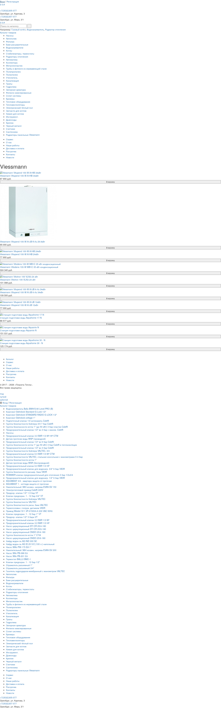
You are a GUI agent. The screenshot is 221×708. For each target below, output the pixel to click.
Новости (10, 157)
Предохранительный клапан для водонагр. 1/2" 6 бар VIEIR (35, 477)
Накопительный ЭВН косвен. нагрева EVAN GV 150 (31, 486)
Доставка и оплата (15, 148)
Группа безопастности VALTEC (21, 501)
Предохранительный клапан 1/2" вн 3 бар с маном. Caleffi (34, 429)
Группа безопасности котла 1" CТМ (23, 535)
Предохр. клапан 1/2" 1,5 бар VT (22, 492)
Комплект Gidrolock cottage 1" (20, 417)
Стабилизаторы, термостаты (20, 53)
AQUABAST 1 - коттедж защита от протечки (27, 483)
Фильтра (10, 41)
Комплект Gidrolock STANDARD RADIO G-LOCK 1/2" (31, 414)
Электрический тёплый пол (19, 107)
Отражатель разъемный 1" (19, 565)
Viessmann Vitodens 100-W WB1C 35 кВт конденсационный (29, 266)
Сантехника (12, 131)
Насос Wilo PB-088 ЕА (17, 553)
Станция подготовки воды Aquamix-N (18, 330)
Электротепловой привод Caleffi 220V (24, 489)
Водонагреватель (35, 29)
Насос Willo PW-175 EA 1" (18, 547)
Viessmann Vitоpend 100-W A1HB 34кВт (19, 175)
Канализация (12, 80)
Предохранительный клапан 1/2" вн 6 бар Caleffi (30, 441)
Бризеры (10, 98)
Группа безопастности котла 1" (21, 459)
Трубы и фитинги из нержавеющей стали (26, 68)
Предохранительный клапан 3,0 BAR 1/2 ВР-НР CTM (32, 435)
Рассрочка (11, 151)
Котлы (9, 50)
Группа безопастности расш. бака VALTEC (27, 504)
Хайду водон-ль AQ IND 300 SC (21, 541)
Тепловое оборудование (18, 101)
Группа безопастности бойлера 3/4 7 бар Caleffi (29, 423)
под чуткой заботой (4, 396)
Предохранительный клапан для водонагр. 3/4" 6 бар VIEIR (35, 468)
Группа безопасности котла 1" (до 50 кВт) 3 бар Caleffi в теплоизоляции (41, 444)
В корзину (110, 181)
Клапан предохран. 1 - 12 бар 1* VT (23, 513)
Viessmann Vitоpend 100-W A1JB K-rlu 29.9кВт (22, 241)
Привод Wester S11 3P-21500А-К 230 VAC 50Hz (29, 510)
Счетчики (10, 128)
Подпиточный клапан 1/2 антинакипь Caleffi (27, 420)
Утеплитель (11, 77)
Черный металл (13, 125)
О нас (9, 142)
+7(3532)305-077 (8, 10)
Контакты (10, 154)
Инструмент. (12, 116)
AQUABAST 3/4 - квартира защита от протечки (29, 480)
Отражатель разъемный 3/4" (20, 568)
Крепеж (9, 122)
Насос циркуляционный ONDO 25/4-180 (25, 532)
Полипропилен (13, 71)
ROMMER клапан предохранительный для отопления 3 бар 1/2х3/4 (39, 474)
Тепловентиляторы (15, 104)
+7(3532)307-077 (8, 16)
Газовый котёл (18, 29)
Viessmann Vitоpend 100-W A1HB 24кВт (19, 254)
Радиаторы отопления (17, 56)
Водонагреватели (14, 47)
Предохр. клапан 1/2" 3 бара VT (22, 516)
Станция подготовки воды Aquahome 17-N (21, 317)
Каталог (10, 359)
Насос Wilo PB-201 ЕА (17, 556)
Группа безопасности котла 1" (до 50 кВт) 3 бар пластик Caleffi (37, 426)
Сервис (9, 139)
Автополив (11, 38)
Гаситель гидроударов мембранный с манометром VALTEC (35, 571)
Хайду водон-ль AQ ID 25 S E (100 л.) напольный (30, 544)
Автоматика (11, 59)
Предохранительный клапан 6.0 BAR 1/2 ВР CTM (30, 453)
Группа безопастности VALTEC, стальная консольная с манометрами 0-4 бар (44, 456)
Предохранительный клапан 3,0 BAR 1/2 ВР (27, 519)
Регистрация (13, 1)
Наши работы (12, 145)
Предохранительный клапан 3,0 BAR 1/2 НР (27, 522)
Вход (2, 1)
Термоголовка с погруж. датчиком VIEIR (25, 507)
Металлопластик (14, 65)
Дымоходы (11, 119)
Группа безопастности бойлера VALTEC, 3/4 (28, 450)
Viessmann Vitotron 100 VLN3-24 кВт (17, 279)
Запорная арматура (16, 89)
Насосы (10, 35)
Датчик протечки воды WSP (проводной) (26, 438)
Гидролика (11, 86)
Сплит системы (13, 95)
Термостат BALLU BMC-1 (18, 559)
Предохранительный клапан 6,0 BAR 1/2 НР (27, 465)
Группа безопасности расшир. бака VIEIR (26, 471)
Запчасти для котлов (16, 110)
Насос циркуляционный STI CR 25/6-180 (26, 529)
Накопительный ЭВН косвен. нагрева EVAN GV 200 (31, 550)
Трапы (9, 83)
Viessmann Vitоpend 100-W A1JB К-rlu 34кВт (21, 292)
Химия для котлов (15, 113)
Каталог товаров (8, 32)
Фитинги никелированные (18, 92)
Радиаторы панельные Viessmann (23, 134)
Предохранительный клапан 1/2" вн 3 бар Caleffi (30, 447)
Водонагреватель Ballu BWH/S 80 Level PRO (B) (29, 408)
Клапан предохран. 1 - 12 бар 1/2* (23, 562)
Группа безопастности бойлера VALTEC (25, 498)
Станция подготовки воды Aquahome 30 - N (21, 343)
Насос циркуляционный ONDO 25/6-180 (25, 538)
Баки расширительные (17, 44)
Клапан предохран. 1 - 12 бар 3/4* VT (24, 495)
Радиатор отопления (55, 29)
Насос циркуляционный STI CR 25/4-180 (26, 526)
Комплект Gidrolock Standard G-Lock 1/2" (26, 411)
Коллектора (11, 62)
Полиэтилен (12, 74)
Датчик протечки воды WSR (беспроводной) (27, 462)
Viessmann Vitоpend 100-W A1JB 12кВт (19, 305)
